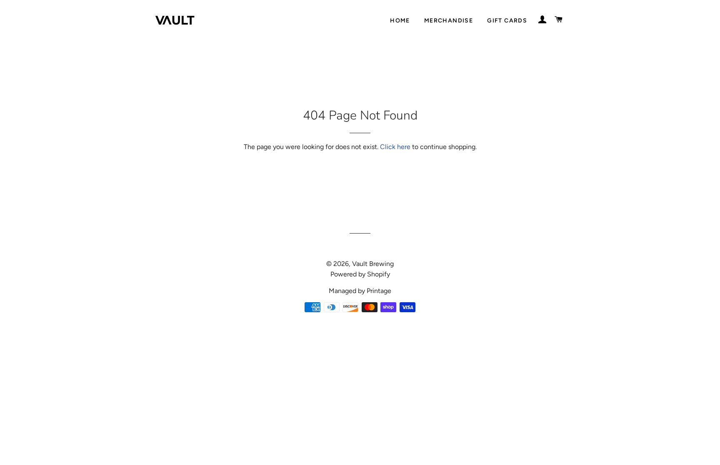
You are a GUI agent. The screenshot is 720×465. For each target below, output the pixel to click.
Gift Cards (507, 20)
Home (400, 20)
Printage (379, 291)
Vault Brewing (373, 264)
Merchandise (448, 20)
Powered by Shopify (360, 274)
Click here (395, 147)
